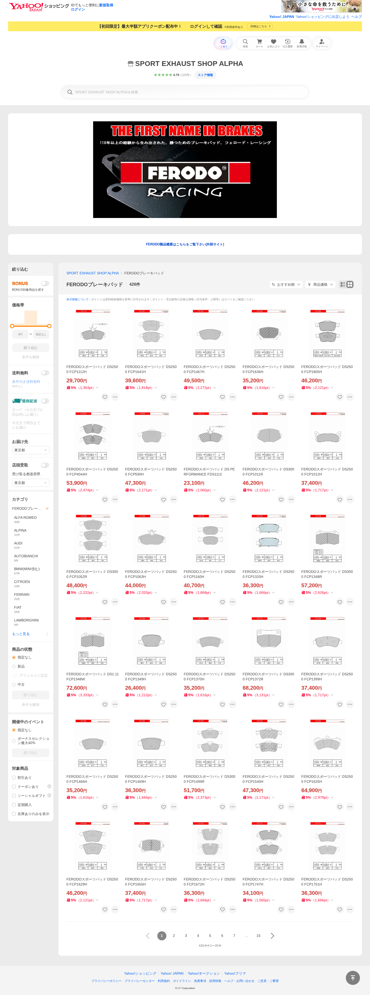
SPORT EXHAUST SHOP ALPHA (92, 273)
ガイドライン (182, 981)
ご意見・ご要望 (268, 981)
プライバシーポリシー (106, 981)
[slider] (12, 326)
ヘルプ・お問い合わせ (239, 981)
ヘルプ (356, 17)
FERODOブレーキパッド (94, 284)
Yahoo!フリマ (235, 973)
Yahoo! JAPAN (281, 17)
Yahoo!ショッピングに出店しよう (322, 17)
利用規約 (164, 981)
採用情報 (215, 981)
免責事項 (200, 981)
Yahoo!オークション (204, 973)
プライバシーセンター (140, 981)
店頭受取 (20, 465)
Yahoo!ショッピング (140, 973)
